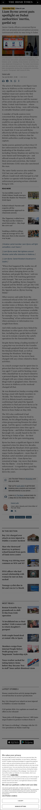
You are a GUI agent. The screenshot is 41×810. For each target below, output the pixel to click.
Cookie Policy (14, 775)
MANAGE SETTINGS (20, 806)
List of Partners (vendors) (9, 796)
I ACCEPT (20, 801)
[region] (20, 779)
